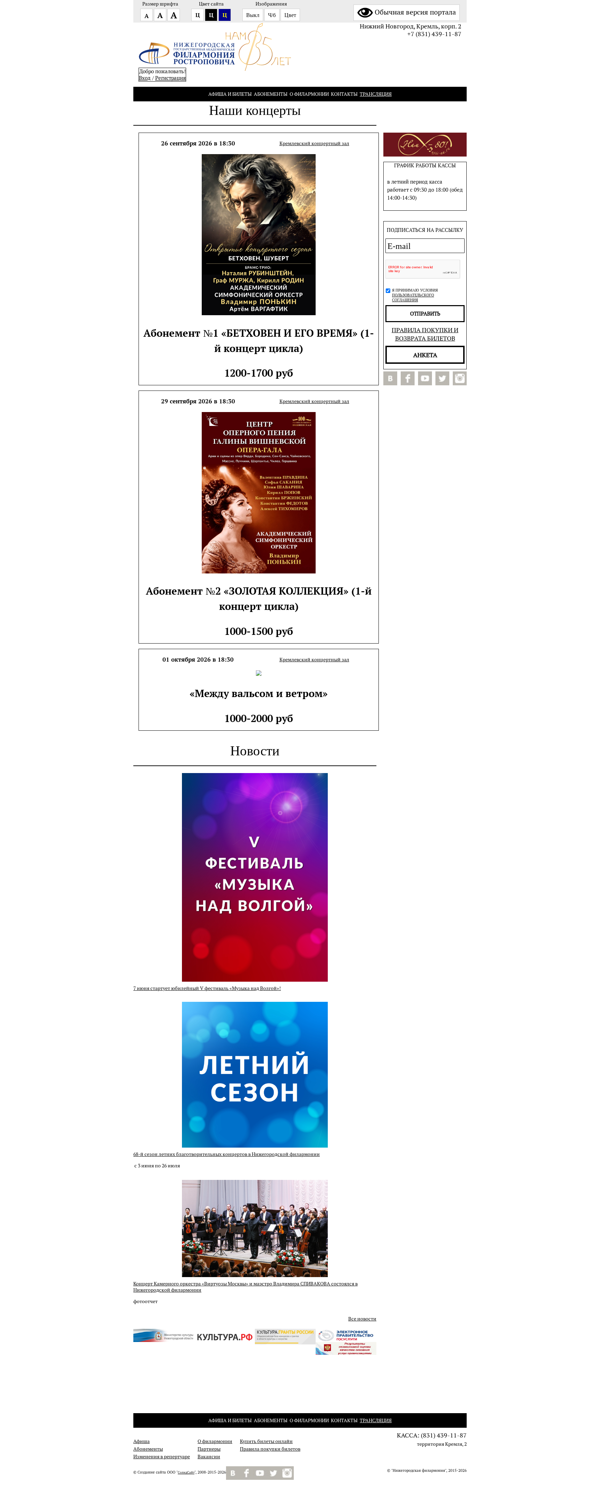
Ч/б (272, 15)
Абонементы (271, 94)
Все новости (362, 1319)
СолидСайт (186, 1472)
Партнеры (209, 1449)
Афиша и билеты (230, 94)
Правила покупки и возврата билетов (425, 334)
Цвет (290, 15)
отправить (425, 313)
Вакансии (209, 1456)
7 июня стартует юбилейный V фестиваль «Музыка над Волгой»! (207, 988)
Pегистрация (170, 78)
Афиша (141, 1441)
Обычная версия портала (415, 12)
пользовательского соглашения (413, 297)
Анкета (425, 355)
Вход (145, 78)
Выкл (252, 15)
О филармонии (309, 94)
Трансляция (376, 94)
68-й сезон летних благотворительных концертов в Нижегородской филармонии (226, 1154)
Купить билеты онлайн (266, 1441)
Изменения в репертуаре (161, 1456)
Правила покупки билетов (270, 1449)
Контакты (344, 94)
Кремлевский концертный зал (314, 143)
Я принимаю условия (415, 295)
